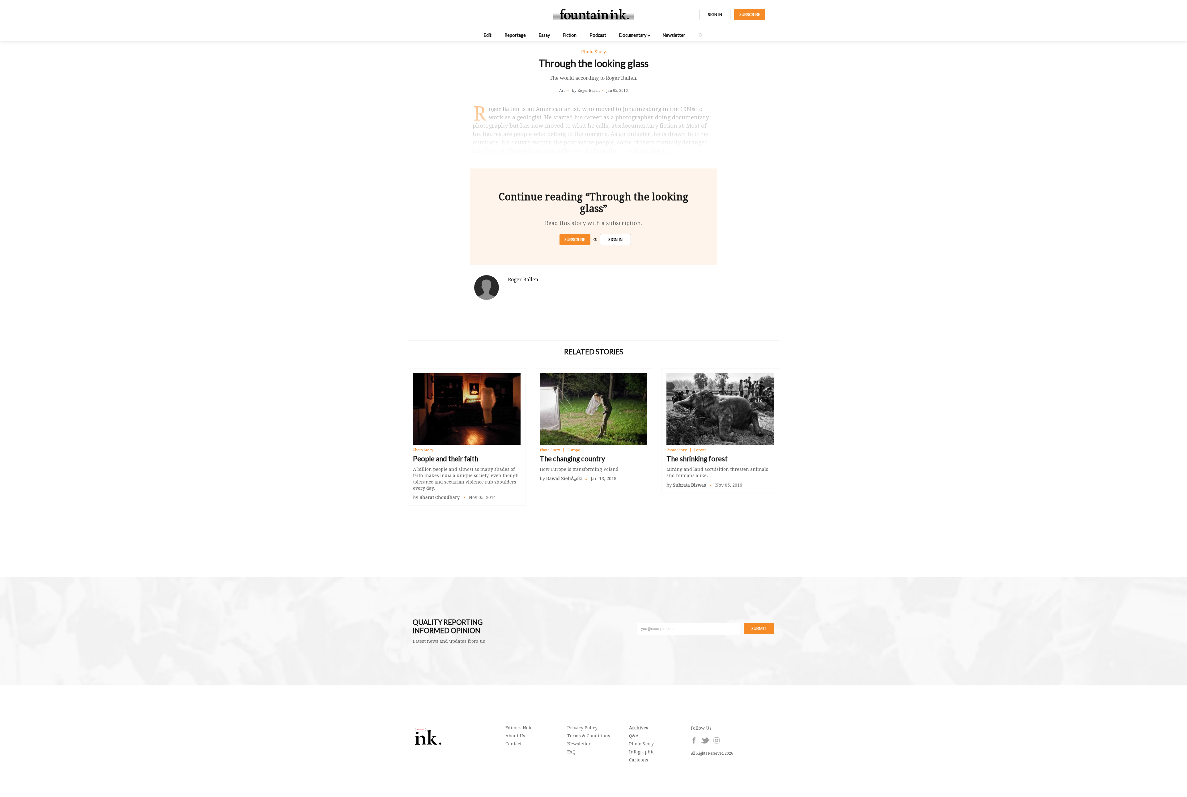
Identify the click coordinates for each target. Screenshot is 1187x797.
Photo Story (423, 450)
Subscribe (574, 239)
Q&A (634, 735)
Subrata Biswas (690, 485)
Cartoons (638, 759)
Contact (513, 743)
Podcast (597, 35)
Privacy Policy (582, 727)
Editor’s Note (519, 727)
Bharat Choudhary (440, 497)
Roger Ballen (523, 280)
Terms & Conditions (588, 735)
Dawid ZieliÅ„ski (564, 478)
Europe (573, 450)
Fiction (569, 35)
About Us (515, 735)
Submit (759, 628)
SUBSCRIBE (749, 14)
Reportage (515, 35)
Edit (487, 35)
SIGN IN (715, 14)
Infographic (641, 751)
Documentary (632, 35)
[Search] (700, 35)
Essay (544, 35)
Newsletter (674, 35)
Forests (700, 450)
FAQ (571, 751)
